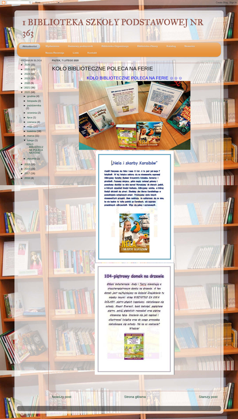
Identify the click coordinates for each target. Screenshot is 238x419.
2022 (27, 83)
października (34, 105)
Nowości (190, 46)
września (32, 113)
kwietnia (32, 131)
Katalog (171, 46)
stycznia (32, 158)
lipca (30, 117)
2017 (27, 173)
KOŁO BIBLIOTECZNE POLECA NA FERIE (34, 148)
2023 (27, 78)
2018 (27, 169)
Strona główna (135, 397)
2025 (27, 69)
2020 (27, 92)
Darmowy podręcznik (80, 46)
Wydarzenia (52, 46)
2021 (27, 87)
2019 (27, 164)
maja (30, 126)
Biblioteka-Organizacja (115, 46)
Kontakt (92, 53)
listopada (32, 101)
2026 (27, 64)
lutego (31, 140)
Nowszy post (61, 397)
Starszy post (208, 397)
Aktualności (29, 46)
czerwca (32, 122)
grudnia (31, 96)
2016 (27, 178)
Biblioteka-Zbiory (147, 46)
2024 (27, 74)
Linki (76, 53)
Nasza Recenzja (54, 53)
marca (31, 135)
